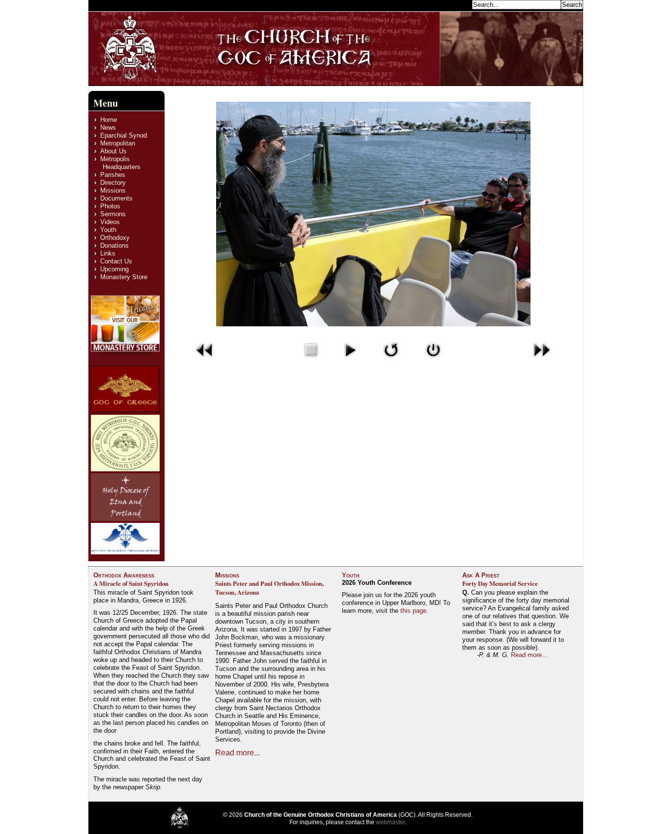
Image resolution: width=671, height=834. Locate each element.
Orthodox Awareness (123, 575)
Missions (113, 190)
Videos (110, 222)
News (108, 127)
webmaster (390, 822)
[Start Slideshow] (350, 359)
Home (108, 119)
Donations (114, 245)
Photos (110, 206)
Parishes (112, 174)
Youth (108, 229)
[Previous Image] (205, 359)
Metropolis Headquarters (120, 163)
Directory (113, 182)
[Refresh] (391, 359)
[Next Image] (542, 359)
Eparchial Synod (123, 135)
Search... (456, 4)
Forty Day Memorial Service (500, 583)
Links (107, 253)
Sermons (113, 214)
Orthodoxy (115, 237)
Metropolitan (117, 143)
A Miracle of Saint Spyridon (130, 583)
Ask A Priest (481, 575)
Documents (116, 198)
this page (413, 610)
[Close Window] (433, 359)
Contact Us (116, 261)
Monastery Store (123, 277)
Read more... (237, 752)
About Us (113, 151)
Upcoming (114, 269)
